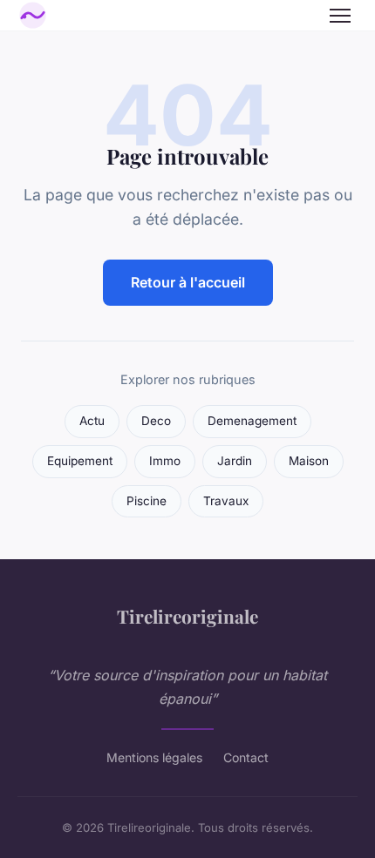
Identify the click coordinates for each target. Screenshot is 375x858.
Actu (92, 421)
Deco (156, 421)
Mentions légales (154, 757)
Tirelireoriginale (187, 616)
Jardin (234, 461)
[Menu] (340, 16)
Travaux (226, 501)
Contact (246, 757)
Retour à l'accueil (188, 282)
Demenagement (252, 421)
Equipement (79, 461)
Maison (309, 461)
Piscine (146, 501)
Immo (165, 461)
